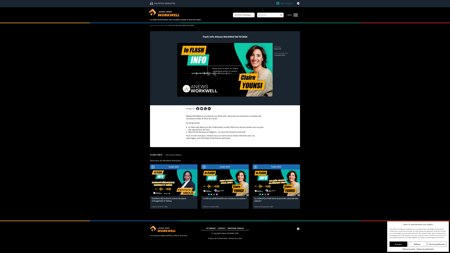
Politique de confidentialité (425, 249)
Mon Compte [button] (286, 3)
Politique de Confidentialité (217, 238)
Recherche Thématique (244, 15)
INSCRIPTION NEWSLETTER (164, 3)
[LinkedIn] (209, 108)
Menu (289, 15)
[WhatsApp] (205, 108)
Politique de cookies (408, 249)
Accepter (398, 244)
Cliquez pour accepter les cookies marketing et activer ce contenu (225, 69)
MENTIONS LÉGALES (236, 228)
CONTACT (221, 228)
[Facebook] (197, 108)
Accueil (152, 25)
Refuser (417, 244)
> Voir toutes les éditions (173, 155)
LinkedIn (298, 3)
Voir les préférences (437, 244)
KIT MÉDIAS (211, 228)
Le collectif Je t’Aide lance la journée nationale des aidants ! (276, 199)
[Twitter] (201, 108)
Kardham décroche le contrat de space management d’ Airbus (169, 199)
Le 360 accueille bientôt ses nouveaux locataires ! (224, 198)
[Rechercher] (281, 15)
